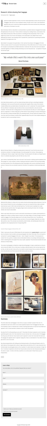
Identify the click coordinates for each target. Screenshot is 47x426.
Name (4, 372)
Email (4, 378)
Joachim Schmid (35, 232)
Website (4, 384)
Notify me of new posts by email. (10, 411)
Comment (5, 390)
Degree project (12, 15)
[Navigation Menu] (44, 4)
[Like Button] (2, 357)
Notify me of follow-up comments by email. (13, 409)
